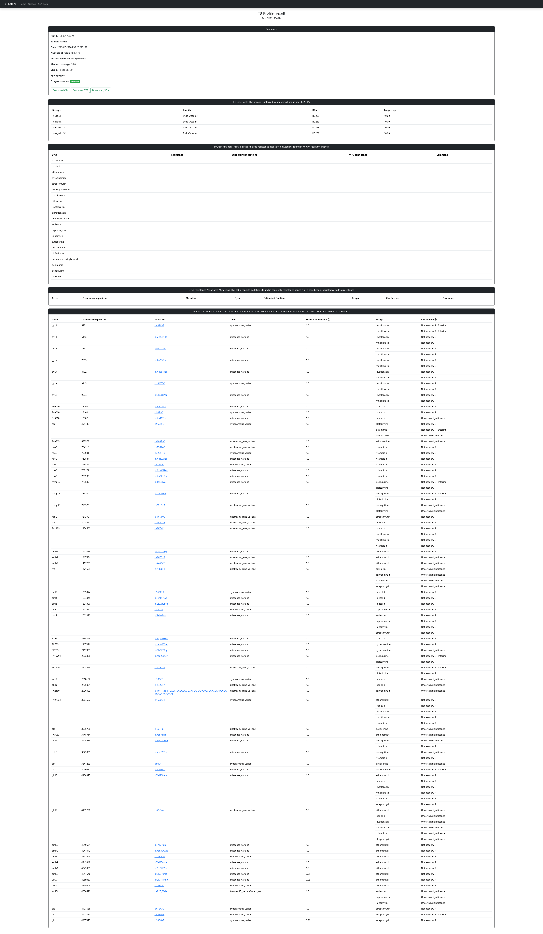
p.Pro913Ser (161, 868)
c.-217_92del (161, 891)
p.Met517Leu (161, 752)
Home (23, 4)
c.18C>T (159, 679)
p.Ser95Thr (160, 360)
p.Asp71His (160, 734)
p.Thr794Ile (160, 493)
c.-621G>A (160, 505)
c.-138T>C (160, 447)
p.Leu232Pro (161, 603)
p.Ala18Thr (160, 418)
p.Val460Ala (161, 775)
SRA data (43, 4)
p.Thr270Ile (160, 844)
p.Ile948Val (160, 481)
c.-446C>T (160, 563)
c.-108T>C (160, 441)
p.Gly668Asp (161, 394)
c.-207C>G (160, 557)
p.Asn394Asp (161, 850)
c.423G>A (159, 914)
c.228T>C (159, 885)
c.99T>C (159, 412)
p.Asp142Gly (161, 740)
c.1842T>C (160, 383)
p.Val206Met (161, 862)
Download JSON (100, 90)
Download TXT (80, 90)
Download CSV (60, 90)
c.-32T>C (159, 728)
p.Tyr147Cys (161, 597)
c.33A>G (159, 609)
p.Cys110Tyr (161, 551)
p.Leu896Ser (161, 644)
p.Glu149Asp (161, 879)
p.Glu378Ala (161, 873)
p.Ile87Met (160, 406)
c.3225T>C (160, 452)
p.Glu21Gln (160, 348)
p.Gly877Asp (161, 650)
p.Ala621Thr (161, 476)
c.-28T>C (159, 528)
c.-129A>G (160, 667)
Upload (32, 4)
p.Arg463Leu (161, 638)
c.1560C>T (160, 699)
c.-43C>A (159, 810)
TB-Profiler (9, 4)
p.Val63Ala (160, 769)
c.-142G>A (160, 684)
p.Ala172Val (161, 458)
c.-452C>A (160, 522)
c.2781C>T (160, 856)
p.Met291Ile (161, 336)
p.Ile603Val (160, 615)
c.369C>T (159, 592)
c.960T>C (159, 423)
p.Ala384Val (161, 371)
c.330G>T (159, 920)
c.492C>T (159, 325)
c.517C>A (159, 464)
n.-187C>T (160, 568)
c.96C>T (159, 763)
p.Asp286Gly (161, 655)
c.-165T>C (160, 516)
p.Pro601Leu (161, 470)
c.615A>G (159, 908)
